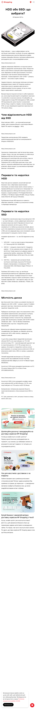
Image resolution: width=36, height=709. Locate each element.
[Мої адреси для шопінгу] (31, 2)
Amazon (17, 126)
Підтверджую (8, 704)
